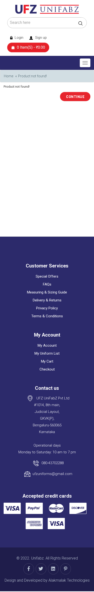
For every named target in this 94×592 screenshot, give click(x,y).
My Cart (47, 361)
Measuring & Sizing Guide (47, 292)
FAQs (47, 284)
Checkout (47, 369)
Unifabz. (38, 558)
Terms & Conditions (47, 316)
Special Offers (47, 276)
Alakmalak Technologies (69, 580)
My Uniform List (47, 353)
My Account (47, 345)
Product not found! (32, 76)
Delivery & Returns (47, 300)
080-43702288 (52, 463)
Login (18, 37)
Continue (75, 97)
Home (8, 76)
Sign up (40, 37)
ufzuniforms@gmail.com (52, 474)
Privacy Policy (47, 308)
